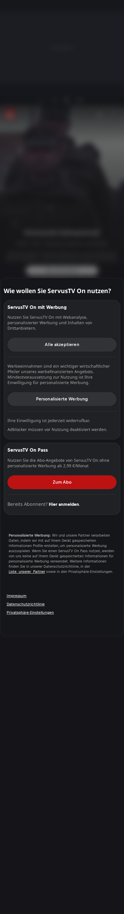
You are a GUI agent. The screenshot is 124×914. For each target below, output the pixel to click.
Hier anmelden (64, 504)
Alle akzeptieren (62, 344)
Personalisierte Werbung (62, 398)
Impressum (17, 596)
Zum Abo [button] (62, 482)
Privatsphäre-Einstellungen (30, 612)
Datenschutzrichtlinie (26, 604)
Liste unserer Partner (27, 572)
